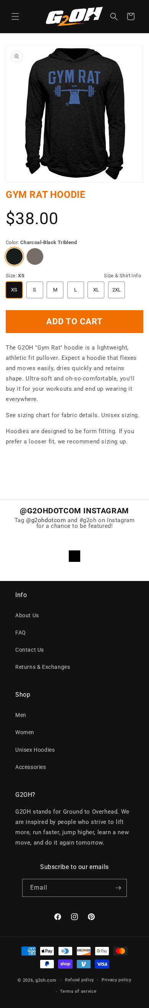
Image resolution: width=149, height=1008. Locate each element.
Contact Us (29, 650)
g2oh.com (46, 979)
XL (96, 290)
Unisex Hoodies (35, 750)
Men (20, 715)
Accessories (30, 767)
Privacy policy (116, 979)
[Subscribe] (118, 888)
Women (24, 732)
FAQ (20, 632)
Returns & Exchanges (42, 667)
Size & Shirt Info (122, 275)
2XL (116, 290)
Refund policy (79, 979)
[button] (15, 16)
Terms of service (78, 991)
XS (14, 290)
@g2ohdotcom (46, 520)
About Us (27, 615)
